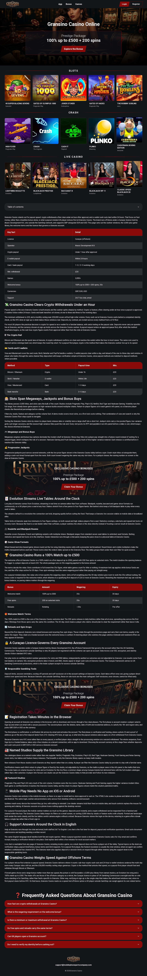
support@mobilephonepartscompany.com (73, 965)
